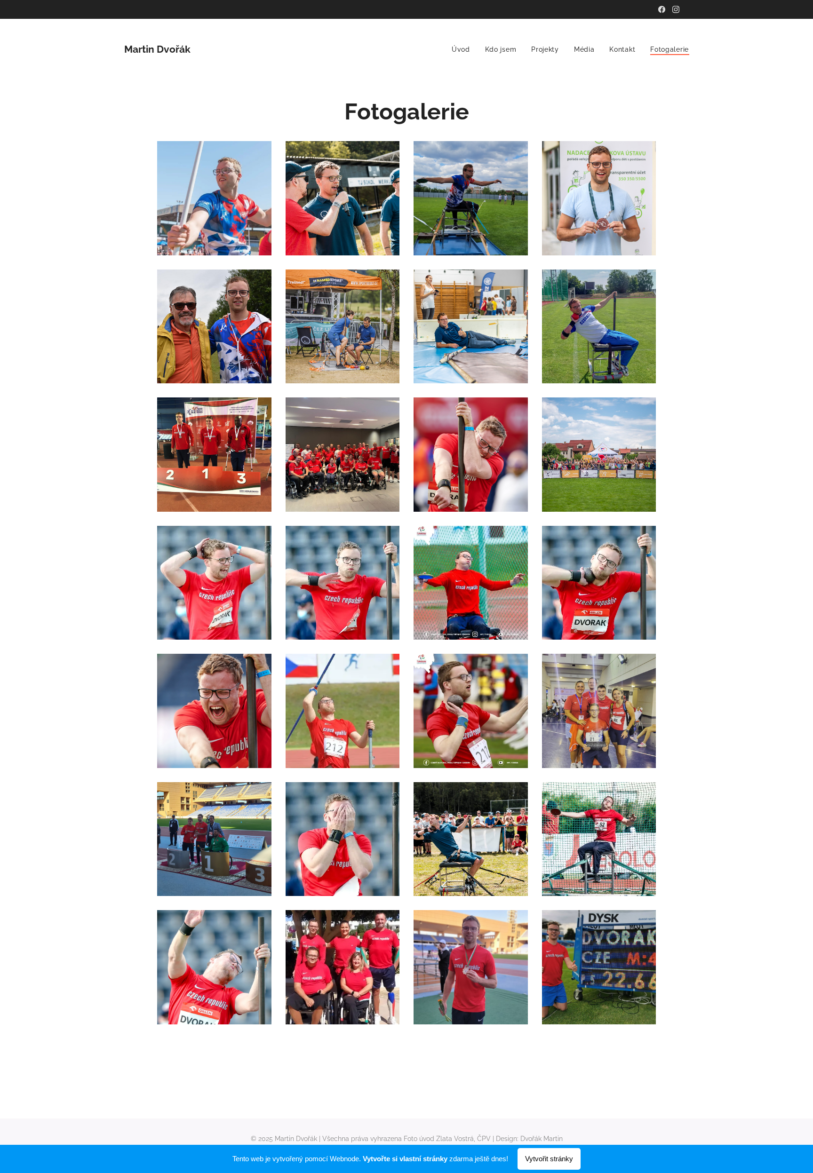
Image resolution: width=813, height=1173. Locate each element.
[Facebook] (662, 9)
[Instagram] (676, 9)
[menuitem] (463, 49)
